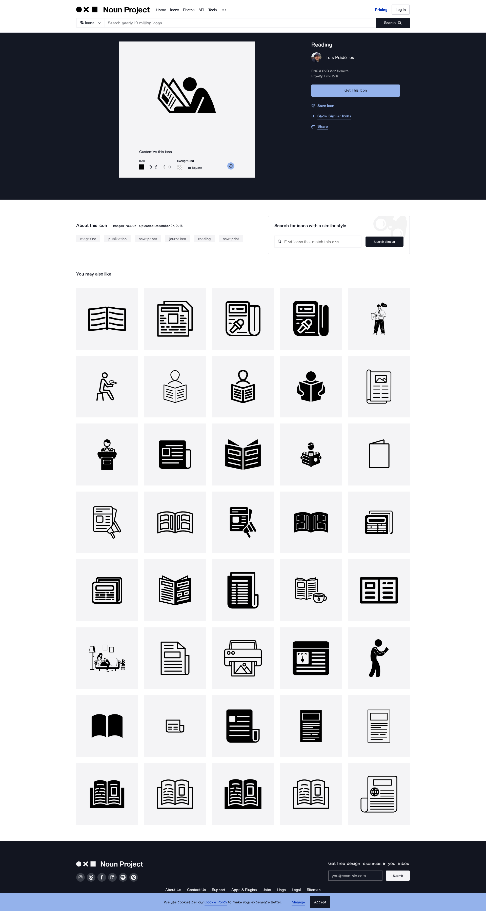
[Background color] (180, 168)
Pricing (381, 9)
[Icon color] (142, 167)
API (201, 10)
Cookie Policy (216, 902)
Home (161, 10)
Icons (174, 10)
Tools (212, 10)
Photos (188, 10)
